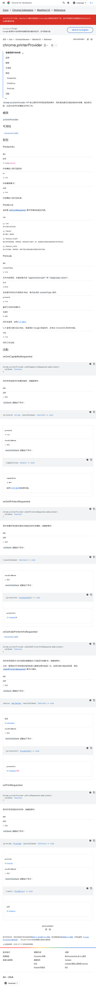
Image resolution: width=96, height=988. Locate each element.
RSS (66, 967)
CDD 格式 (15, 488)
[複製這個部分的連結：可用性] (13, 126)
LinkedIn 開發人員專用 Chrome (76, 964)
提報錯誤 (6, 956)
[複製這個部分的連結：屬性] (8, 153)
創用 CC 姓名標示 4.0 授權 (41, 937)
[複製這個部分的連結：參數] (8, 387)
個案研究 (37, 960)
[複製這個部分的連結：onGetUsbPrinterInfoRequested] (39, 632)
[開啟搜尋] (63, 2)
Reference (59, 10)
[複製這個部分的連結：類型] (10, 140)
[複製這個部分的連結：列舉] (8, 217)
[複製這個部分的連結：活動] (10, 350)
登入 (91, 3)
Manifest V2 (43, 10)
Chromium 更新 (39, 956)
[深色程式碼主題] (90, 364)
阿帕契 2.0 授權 (67, 937)
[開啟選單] (3, 3)
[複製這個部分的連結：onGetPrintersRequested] (32, 501)
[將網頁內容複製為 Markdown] (52, 45)
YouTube (68, 960)
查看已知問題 (8, 960)
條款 (4, 977)
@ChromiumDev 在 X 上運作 (75, 956)
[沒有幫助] (91, 39)
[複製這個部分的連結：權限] (10, 113)
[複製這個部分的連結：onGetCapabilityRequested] (34, 356)
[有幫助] (88, 39)
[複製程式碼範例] (94, 364)
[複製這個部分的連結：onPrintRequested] (24, 785)
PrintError (12, 911)
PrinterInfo (12, 617)
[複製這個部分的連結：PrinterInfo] (17, 147)
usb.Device (10, 723)
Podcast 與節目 (39, 967)
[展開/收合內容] (22, 53)
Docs (5, 10)
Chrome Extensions (22, 10)
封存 (35, 964)
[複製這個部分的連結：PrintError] (15, 205)
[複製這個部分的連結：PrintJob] (14, 256)
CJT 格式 (22, 322)
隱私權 (10, 977)
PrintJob (10, 863)
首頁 (4, 39)
